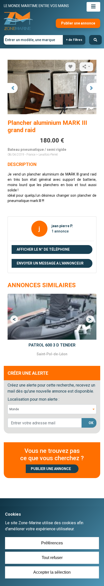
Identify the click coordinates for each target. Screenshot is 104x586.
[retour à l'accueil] (18, 21)
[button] (14, 319)
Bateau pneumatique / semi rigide (37, 150)
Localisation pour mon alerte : (33, 399)
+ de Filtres (74, 40)
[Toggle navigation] (93, 7)
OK (91, 423)
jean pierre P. (62, 226)
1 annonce (60, 231)
